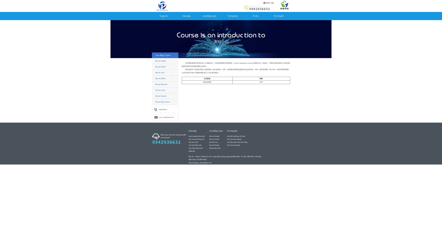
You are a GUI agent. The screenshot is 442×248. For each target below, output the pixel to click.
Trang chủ (163, 16)
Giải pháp (186, 16)
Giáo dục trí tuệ (193, 142)
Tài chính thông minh (195, 145)
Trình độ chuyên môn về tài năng (237, 142)
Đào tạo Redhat (160, 78)
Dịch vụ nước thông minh (196, 139)
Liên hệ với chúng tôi (233, 145)
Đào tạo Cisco (159, 72)
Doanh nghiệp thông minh (197, 136)
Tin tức (255, 16)
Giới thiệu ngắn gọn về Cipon (236, 136)
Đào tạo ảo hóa (160, 90)
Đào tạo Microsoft (161, 84)
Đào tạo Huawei (160, 67)
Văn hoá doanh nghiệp (234, 139)
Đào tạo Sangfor (160, 61)
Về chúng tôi (278, 16)
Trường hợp (233, 16)
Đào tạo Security (160, 96)
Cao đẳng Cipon (209, 16)
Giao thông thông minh (196, 148)
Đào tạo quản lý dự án (162, 102)
